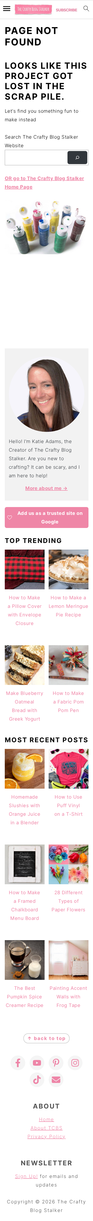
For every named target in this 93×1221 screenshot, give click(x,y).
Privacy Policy (46, 1136)
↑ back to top (46, 1038)
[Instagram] (75, 1062)
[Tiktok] (37, 1079)
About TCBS (47, 1128)
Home (46, 1119)
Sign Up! (26, 1176)
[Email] (56, 1079)
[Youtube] (37, 1062)
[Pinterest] (56, 1062)
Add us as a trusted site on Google (50, 517)
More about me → (46, 488)
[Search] (77, 157)
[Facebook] (17, 1062)
